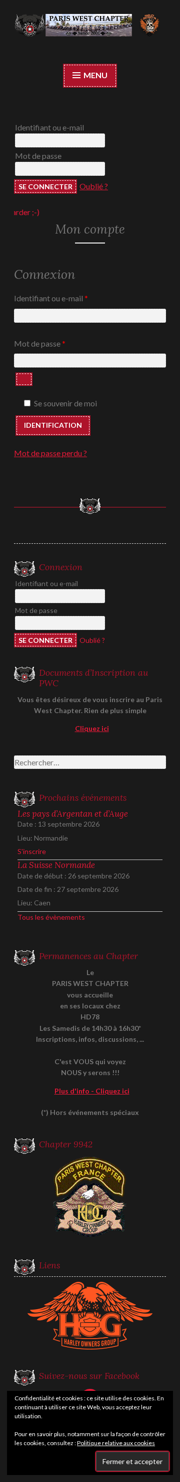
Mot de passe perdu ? (50, 453)
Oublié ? (94, 186)
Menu (95, 75)
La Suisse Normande (56, 865)
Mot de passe (38, 155)
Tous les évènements (51, 917)
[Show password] (24, 379)
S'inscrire (32, 851)
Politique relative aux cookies (116, 1443)
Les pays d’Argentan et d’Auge (73, 813)
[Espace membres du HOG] (90, 1316)
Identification (53, 425)
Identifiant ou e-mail (49, 127)
